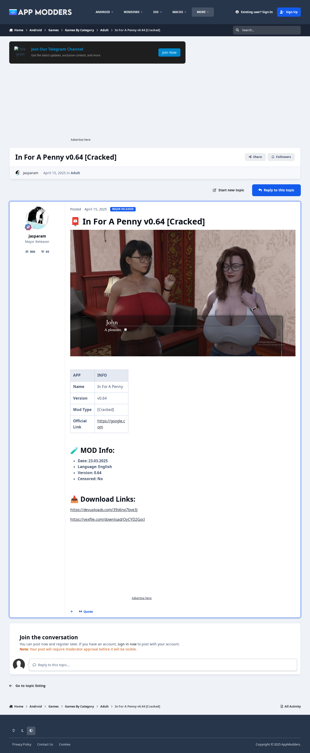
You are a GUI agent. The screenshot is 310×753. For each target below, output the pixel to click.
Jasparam (30, 173)
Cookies (64, 744)
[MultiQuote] (71, 611)
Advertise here (81, 140)
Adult (75, 173)
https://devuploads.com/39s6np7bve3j (104, 509)
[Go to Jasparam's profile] (17, 172)
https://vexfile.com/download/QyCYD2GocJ (107, 519)
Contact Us (45, 744)
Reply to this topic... (53, 665)
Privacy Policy (21, 744)
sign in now (127, 644)
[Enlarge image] (182, 232)
